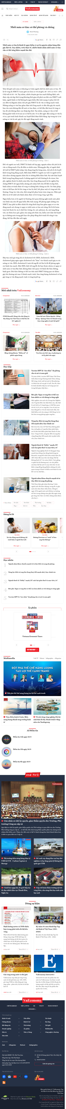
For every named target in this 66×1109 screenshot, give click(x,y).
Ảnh (3, 1045)
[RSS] (4, 1082)
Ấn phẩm (32, 608)
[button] (30, 551)
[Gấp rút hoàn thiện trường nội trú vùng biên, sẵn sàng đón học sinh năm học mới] (48, 877)
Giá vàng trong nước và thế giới (16, 975)
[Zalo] (26, 1077)
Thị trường (54, 15)
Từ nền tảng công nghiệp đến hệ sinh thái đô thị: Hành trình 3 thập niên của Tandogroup (46, 719)
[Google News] (39, 39)
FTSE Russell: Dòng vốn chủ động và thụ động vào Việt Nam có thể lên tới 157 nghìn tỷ (16, 319)
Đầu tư (16, 15)
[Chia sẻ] (60, 39)
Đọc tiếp (7, 367)
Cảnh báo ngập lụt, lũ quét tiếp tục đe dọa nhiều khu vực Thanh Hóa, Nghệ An (15, 890)
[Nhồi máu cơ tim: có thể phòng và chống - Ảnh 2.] (32, 222)
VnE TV (33, 2)
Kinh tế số (33, 15)
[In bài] (4, 39)
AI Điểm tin (32, 731)
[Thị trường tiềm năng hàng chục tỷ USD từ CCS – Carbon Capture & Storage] (16, 847)
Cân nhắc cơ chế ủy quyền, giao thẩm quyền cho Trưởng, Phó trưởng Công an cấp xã (31, 822)
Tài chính (24, 15)
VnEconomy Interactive (45, 975)
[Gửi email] (53, 39)
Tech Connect (43, 2)
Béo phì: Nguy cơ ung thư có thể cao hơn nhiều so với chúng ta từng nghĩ (45, 396)
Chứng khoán (6, 2)
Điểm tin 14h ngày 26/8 (22, 737)
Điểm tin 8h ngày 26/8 (21, 762)
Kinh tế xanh (43, 15)
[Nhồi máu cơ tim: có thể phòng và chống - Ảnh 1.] (32, 123)
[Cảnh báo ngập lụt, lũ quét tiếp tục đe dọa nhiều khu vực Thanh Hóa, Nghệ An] (16, 877)
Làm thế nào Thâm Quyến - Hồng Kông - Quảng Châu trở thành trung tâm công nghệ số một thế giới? (48, 319)
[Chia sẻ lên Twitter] (50, 39)
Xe (26, 2)
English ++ (55, 2)
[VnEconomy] (32, 54)
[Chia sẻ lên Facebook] (46, 39)
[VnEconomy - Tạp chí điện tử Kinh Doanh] (32, 1000)
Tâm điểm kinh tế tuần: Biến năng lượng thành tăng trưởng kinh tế (17, 719)
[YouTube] (15, 1077)
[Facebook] (4, 1077)
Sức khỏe (17, 535)
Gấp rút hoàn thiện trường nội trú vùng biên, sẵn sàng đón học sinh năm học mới (48, 890)
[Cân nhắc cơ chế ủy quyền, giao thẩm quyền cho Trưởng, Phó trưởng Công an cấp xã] (32, 799)
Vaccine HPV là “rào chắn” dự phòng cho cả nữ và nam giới (45, 372)
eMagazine (58, 658)
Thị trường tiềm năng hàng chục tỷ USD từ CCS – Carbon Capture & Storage (15, 861)
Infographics (49, 658)
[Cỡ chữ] (7, 39)
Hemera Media (30, 1097)
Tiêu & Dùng (18, 2)
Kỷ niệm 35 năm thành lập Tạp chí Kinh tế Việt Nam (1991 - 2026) (48, 929)
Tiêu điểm (9, 15)
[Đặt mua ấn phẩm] (58, 8)
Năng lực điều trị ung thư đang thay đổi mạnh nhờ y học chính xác (45, 422)
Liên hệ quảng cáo (48, 1063)
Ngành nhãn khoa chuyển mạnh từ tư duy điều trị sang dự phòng (45, 480)
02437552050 (41, 1059)
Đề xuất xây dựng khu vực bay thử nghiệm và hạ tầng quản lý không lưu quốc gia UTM (48, 861)
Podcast (42, 658)
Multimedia (9, 658)
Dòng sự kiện (32, 903)
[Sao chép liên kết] (57, 39)
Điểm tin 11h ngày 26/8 (22, 749)
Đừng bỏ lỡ (9, 514)
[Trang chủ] (2, 16)
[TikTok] (20, 1077)
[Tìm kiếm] (7, 8)
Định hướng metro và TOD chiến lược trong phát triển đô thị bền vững (16, 929)
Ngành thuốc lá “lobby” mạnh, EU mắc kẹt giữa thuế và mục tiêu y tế (44, 446)
